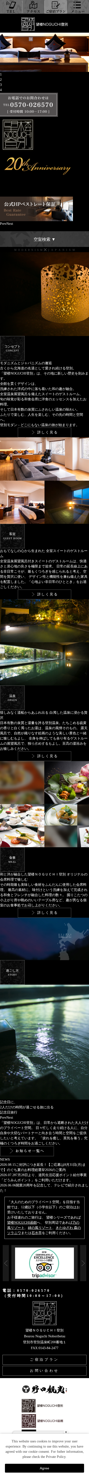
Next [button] (83, 1263)
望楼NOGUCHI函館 (22, 1222)
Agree (44, 1468)
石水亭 (36, 1233)
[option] (44, 1249)
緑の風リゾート (40, 1228)
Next (9, 224)
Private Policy (56, 1457)
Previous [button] (6, 1263)
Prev (3, 224)
